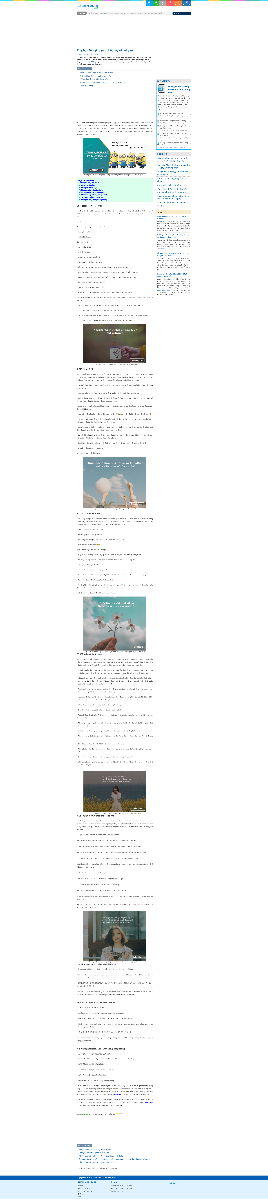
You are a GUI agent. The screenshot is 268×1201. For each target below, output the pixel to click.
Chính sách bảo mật (85, 1191)
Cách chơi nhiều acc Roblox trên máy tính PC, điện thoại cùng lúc (172, 190)
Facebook (171, 1183)
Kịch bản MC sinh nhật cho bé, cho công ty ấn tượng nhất (173, 166)
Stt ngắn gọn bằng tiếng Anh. (93, 192)
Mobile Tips (178, 5)
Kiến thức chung (81, 54)
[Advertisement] (134, 30)
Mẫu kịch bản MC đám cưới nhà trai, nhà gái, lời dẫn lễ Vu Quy (172, 159)
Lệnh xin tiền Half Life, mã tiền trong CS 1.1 (171, 204)
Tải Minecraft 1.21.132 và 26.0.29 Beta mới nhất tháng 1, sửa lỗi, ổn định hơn (107, 13)
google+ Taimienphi (174, 1183)
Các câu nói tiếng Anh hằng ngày (171, 114)
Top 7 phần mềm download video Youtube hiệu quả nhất (145, 13)
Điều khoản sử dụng (85, 1188)
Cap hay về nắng (86, 86)
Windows (149, 5)
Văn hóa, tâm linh (94, 54)
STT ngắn (94, 62)
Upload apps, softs (117, 1191)
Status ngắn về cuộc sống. (92, 190)
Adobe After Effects (164, 290)
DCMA (80, 1194)
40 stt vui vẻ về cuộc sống (169, 185)
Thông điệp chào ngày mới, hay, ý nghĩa (95, 76)
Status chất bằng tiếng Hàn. (93, 197)
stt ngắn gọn (148, 1102)
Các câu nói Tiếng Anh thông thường (173, 121)
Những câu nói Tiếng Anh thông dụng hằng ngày (179, 89)
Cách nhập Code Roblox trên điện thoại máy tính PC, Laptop (173, 197)
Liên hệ (80, 1197)
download (87, 6)
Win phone (170, 5)
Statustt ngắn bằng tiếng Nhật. (94, 195)
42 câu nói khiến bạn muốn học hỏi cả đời (96, 73)
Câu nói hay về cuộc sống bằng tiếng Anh (96, 79)
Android (156, 5)
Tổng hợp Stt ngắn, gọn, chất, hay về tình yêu (172, 173)
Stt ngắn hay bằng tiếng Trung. (94, 199)
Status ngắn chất (88, 185)
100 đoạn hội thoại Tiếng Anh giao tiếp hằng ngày (173, 134)
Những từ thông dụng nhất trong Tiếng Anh (174, 144)
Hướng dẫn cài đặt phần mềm (121, 1186)
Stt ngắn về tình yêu (89, 187)
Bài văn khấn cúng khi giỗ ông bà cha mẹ (172, 180)
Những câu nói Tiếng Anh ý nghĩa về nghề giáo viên (173, 127)
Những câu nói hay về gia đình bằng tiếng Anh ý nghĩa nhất (103, 82)
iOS (163, 5)
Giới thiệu (81, 1186)
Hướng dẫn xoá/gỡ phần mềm (121, 1188)
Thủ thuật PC (187, 5)
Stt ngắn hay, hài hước (89, 183)
